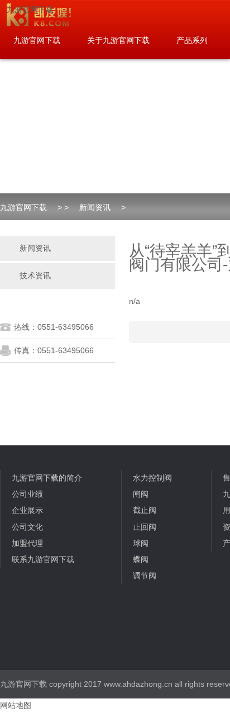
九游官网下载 (30, 9)
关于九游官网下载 (118, 40)
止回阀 (144, 526)
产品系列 (192, 40)
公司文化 (27, 526)
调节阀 (144, 575)
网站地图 (15, 705)
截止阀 (144, 510)
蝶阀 (140, 559)
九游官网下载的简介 (47, 477)
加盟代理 (27, 543)
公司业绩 (27, 493)
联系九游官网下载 (43, 559)
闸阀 (140, 493)
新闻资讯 (95, 207)
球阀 (140, 543)
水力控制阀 (152, 477)
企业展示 (27, 510)
